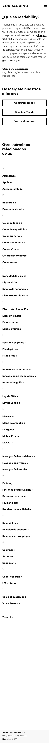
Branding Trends (24, 112)
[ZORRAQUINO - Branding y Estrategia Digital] (15, 6)
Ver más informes (25, 121)
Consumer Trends (24, 103)
